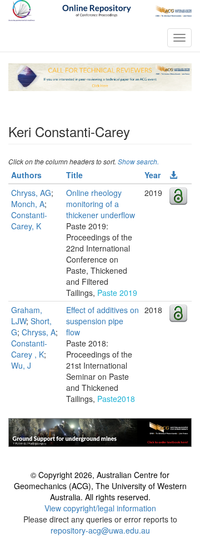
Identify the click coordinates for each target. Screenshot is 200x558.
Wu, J (21, 365)
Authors (26, 174)
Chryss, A (39, 332)
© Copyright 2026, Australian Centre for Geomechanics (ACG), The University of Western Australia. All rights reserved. (100, 485)
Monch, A (27, 203)
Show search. (138, 161)
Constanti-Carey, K (29, 220)
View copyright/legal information (100, 508)
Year (152, 174)
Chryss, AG (31, 192)
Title (74, 174)
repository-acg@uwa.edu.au (100, 530)
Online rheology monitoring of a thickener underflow (100, 203)
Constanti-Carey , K (29, 349)
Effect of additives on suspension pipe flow (102, 321)
